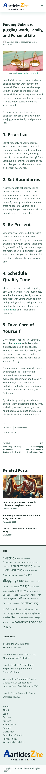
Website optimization (27, 618)
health (20, 580)
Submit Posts (9, 724)
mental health (7, 591)
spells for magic (20, 609)
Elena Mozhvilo (21, 73)
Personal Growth (33, 594)
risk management (10, 598)
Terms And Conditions (14, 742)
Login (5, 713)
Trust (39, 613)
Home (6, 706)
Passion (22, 595)
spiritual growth (33, 609)
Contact (7, 728)
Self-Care (22, 598)
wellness (10, 622)
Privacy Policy (10, 738)
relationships (9, 309)
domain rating (27, 570)
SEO (6, 602)
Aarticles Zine (25, 768)
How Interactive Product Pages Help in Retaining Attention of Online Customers (18, 668)
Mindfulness (19, 591)
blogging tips (19, 558)
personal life (21, 427)
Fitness (21, 575)
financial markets (11, 575)
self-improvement (32, 598)
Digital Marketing (12, 570)
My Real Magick (33, 591)
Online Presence (10, 594)
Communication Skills (24, 562)
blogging (8, 558)
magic (24, 586)
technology (8, 613)
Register (7, 717)
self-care (17, 343)
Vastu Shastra (11, 617)
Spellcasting (29, 603)
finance (34, 570)
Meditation (34, 587)
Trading (17, 613)
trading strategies (28, 613)
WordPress (22, 622)
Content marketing (20, 566)
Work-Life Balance (12, 433)
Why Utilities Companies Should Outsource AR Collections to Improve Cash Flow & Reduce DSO (20, 683)
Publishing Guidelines (14, 735)
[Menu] (42, 6)
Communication (9, 562)
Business (27, 558)
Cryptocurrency (37, 566)
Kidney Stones (29, 581)
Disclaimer (8, 731)
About (6, 710)
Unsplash (34, 73)
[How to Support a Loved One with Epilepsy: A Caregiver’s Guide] (23, 486)
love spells (14, 586)
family (7, 427)
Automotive (7, 45)
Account (7, 720)
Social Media (15, 603)
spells (7, 608)
